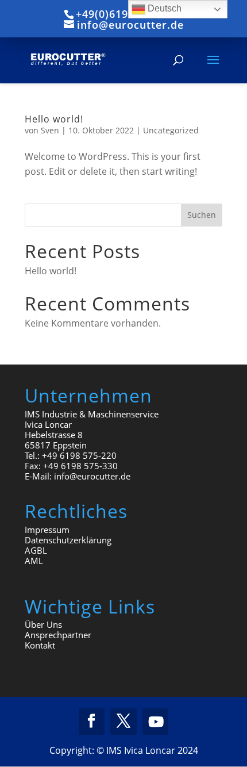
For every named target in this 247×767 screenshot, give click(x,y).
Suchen (201, 214)
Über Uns (43, 624)
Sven (50, 130)
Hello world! (54, 119)
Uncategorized (171, 130)
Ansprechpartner (58, 635)
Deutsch (163, 8)
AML (34, 560)
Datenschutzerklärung (68, 540)
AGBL (36, 550)
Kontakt (40, 645)
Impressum (47, 529)
